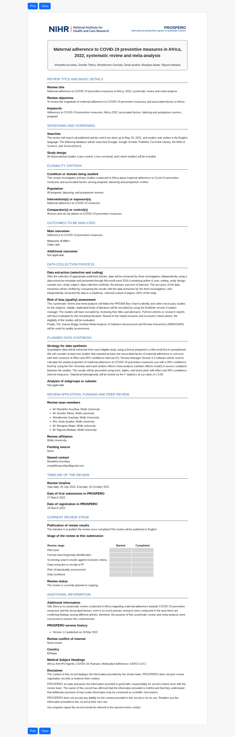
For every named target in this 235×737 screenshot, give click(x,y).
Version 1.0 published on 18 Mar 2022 (75, 632)
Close (44, 6)
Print (33, 6)
